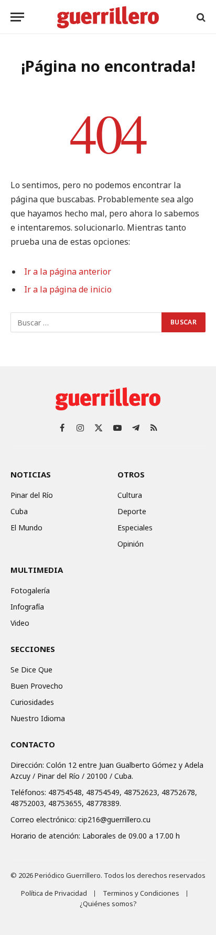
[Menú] (17, 17)
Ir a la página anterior (67, 271)
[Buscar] (200, 17)
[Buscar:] (86, 322)
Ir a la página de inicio (68, 289)
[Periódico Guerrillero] (107, 17)
